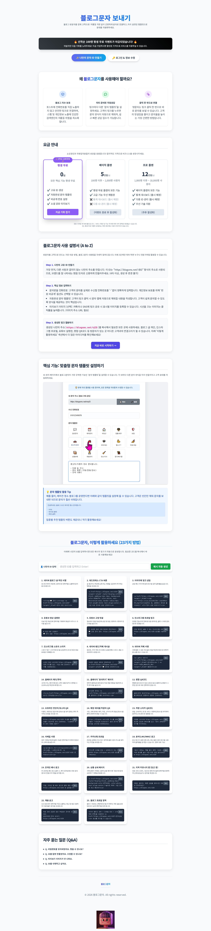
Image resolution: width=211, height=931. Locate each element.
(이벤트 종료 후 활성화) (105, 212)
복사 (75, 601)
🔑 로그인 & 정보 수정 (123, 57)
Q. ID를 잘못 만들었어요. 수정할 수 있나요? (63, 853)
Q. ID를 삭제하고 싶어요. (56, 863)
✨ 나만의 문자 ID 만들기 (89, 57)
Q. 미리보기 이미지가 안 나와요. (59, 858)
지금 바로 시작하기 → (105, 345)
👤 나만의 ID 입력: (49, 566)
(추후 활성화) (148, 212)
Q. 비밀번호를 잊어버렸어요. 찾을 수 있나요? (64, 849)
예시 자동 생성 (160, 566)
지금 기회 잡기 (63, 212)
